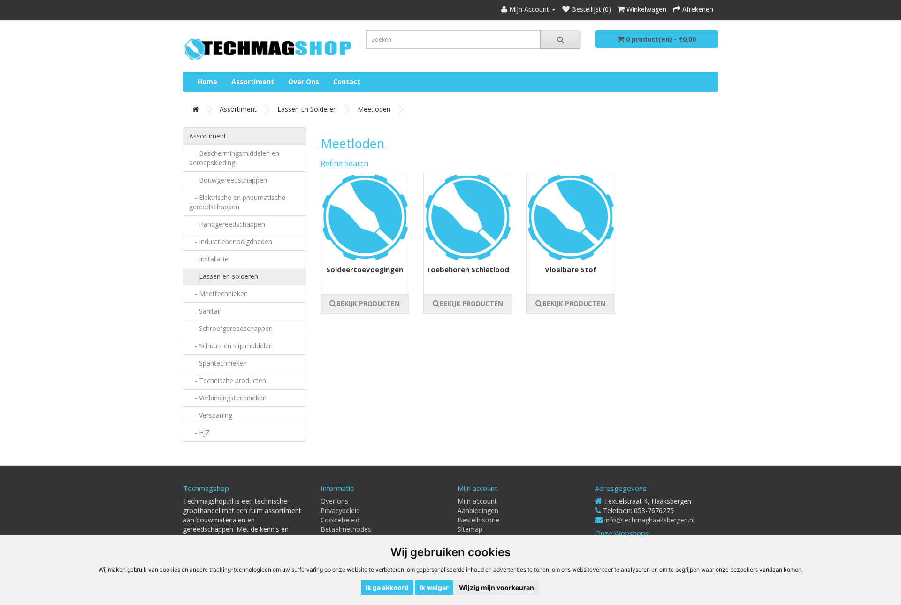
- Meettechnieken (218, 293)
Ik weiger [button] (434, 587)
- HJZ (199, 432)
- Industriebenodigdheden (230, 241)
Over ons (303, 81)
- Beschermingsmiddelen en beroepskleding (234, 158)
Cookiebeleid (340, 519)
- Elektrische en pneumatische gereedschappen (237, 202)
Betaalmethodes (346, 529)
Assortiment (252, 81)
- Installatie (208, 258)
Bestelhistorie (478, 519)
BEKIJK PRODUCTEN (368, 303)
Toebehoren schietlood (467, 269)
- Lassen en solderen (223, 276)
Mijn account (477, 501)
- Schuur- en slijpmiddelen (231, 345)
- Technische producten (227, 380)
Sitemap (470, 529)
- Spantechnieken (218, 363)
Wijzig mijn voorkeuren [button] (496, 587)
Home (207, 81)
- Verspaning (210, 415)
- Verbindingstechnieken (228, 397)
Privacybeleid (340, 510)
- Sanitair (205, 310)
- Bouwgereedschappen (228, 180)
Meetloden (374, 109)
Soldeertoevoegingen (364, 269)
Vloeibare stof (570, 269)
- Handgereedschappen (227, 224)
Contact (346, 81)
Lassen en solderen (307, 109)
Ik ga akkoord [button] (387, 587)
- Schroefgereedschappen (231, 328)
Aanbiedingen (478, 510)
